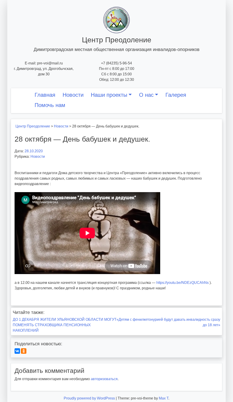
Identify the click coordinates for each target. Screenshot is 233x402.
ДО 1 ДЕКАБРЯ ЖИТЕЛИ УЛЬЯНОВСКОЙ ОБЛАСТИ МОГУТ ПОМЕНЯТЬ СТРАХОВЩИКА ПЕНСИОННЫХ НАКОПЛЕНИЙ (64, 325)
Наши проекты (109, 95)
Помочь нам (50, 105)
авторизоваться (104, 379)
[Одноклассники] (23, 351)
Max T (163, 398)
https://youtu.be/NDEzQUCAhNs (182, 283)
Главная (45, 95)
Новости (73, 95)
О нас (146, 95)
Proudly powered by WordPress (90, 398)
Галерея (175, 95)
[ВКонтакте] (17, 351)
